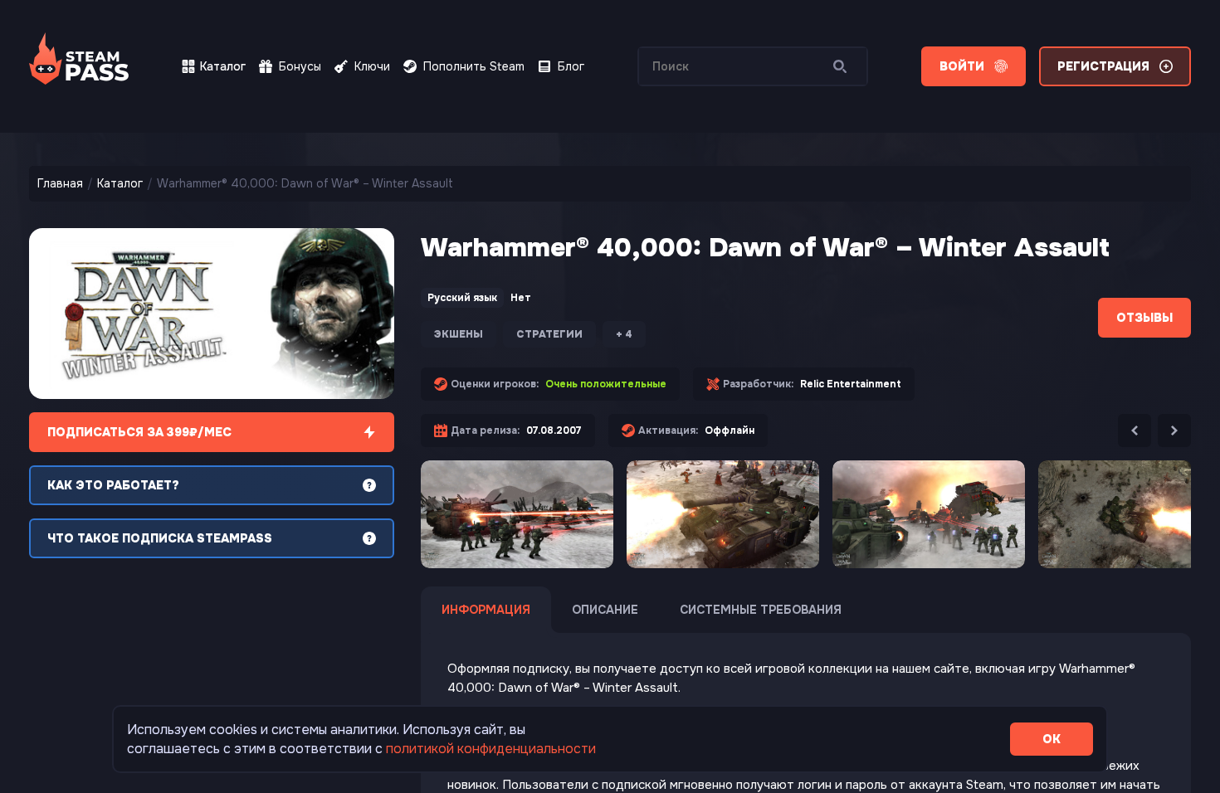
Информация (486, 609)
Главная (60, 183)
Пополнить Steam (474, 66)
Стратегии (549, 334)
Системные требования (761, 609)
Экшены (458, 334)
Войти (961, 66)
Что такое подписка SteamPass (159, 538)
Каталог (223, 66)
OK (1051, 739)
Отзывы (1144, 317)
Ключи (372, 66)
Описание (605, 609)
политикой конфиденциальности (491, 748)
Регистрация (1103, 66)
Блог (571, 66)
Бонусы (300, 66)
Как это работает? (113, 485)
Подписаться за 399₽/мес (139, 432)
